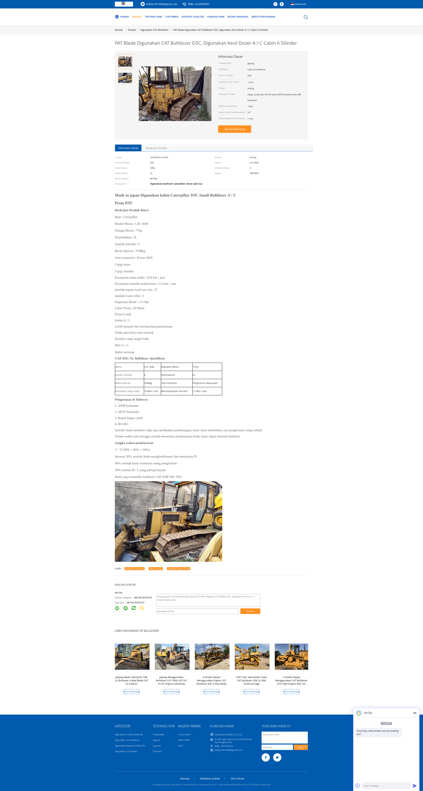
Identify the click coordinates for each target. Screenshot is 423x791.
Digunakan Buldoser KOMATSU (130, 745)
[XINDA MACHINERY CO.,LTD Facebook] (276, 4)
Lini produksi (184, 734)
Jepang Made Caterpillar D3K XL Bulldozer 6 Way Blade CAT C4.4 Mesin (131, 680)
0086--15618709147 (199, 4)
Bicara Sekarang (238, 16)
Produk (137, 16)
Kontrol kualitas (193, 16)
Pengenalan (158, 734)
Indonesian (300, 4)
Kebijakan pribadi (210, 778)
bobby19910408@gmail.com (161, 4)
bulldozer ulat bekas (134, 568)
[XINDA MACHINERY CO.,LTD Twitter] (282, 4)
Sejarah (156, 740)
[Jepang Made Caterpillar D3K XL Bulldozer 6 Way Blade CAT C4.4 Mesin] (132, 656)
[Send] (414, 785)
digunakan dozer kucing (179, 568)
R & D (180, 745)
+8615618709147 (143, 597)
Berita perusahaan (263, 16)
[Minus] (415, 713)
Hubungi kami (215, 16)
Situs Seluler (238, 778)
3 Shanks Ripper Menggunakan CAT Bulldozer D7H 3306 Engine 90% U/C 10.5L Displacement (291, 682)
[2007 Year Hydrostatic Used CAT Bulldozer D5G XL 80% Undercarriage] (252, 656)
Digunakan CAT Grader (126, 751)
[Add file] (357, 785)
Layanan (157, 745)
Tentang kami (153, 16)
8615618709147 (135, 602)
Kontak (250, 611)
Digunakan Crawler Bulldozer (129, 734)
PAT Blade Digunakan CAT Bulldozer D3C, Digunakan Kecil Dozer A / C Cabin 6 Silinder (220, 29)
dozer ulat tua (155, 568)
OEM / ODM (184, 740)
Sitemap (184, 778)
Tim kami (157, 751)
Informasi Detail (128, 148)
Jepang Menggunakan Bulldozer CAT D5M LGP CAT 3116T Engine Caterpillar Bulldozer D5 (171, 682)
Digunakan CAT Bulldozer (127, 740)
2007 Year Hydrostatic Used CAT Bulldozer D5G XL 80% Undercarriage (251, 680)
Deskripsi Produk (156, 148)
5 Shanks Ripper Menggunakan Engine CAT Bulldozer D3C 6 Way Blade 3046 (212, 682)
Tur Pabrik (171, 16)
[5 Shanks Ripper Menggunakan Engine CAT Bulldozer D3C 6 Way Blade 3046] (212, 656)
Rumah (124, 16)
